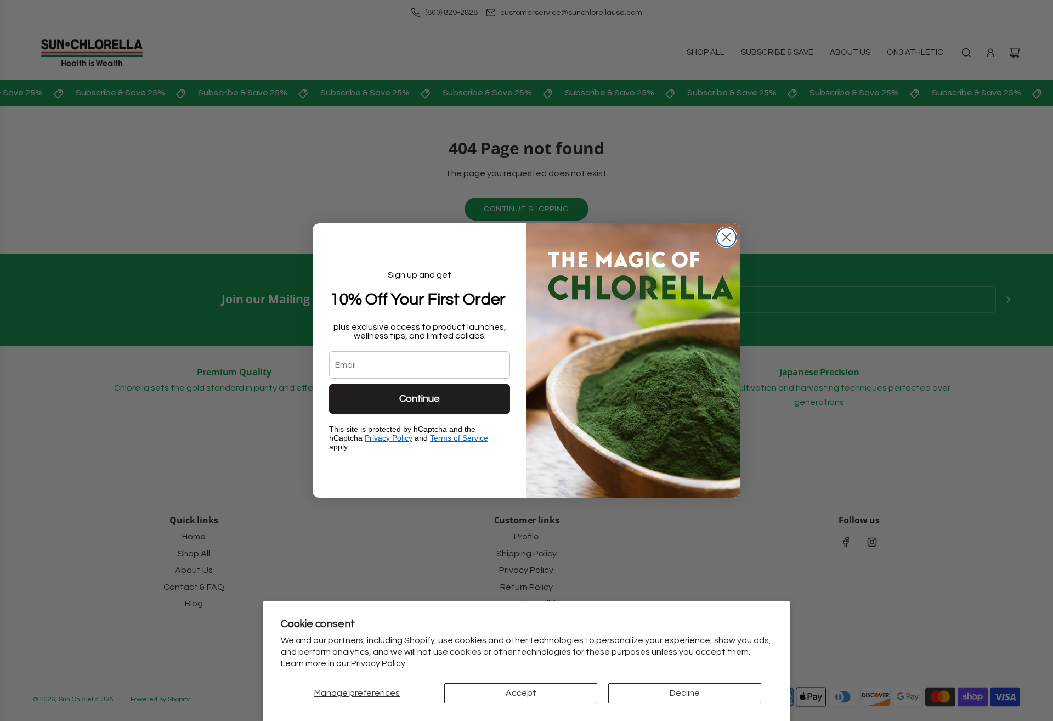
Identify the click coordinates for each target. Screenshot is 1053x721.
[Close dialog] (726, 237)
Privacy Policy (378, 663)
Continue (419, 398)
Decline (685, 693)
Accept (521, 693)
